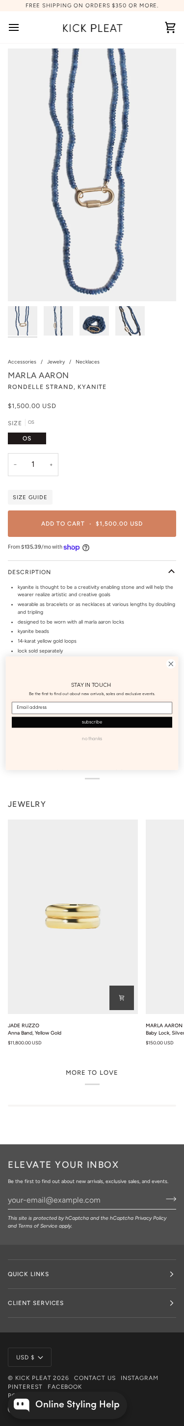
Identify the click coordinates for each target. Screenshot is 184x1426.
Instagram (139, 1378)
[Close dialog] (171, 663)
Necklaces (88, 362)
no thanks (92, 738)
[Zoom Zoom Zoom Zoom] (92, 174)
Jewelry (56, 362)
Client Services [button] (36, 1303)
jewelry (27, 804)
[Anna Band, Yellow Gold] (73, 917)
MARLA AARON (38, 375)
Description (29, 572)
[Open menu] (22, 27)
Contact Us (95, 1378)
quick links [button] (28, 1274)
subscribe (92, 722)
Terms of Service (37, 1226)
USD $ (25, 1357)
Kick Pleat (33, 1378)
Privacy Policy (150, 1218)
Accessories (22, 362)
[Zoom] (26, 282)
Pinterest (25, 1386)
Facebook (65, 1386)
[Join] (168, 1199)
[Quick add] (121, 998)
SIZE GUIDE (30, 497)
